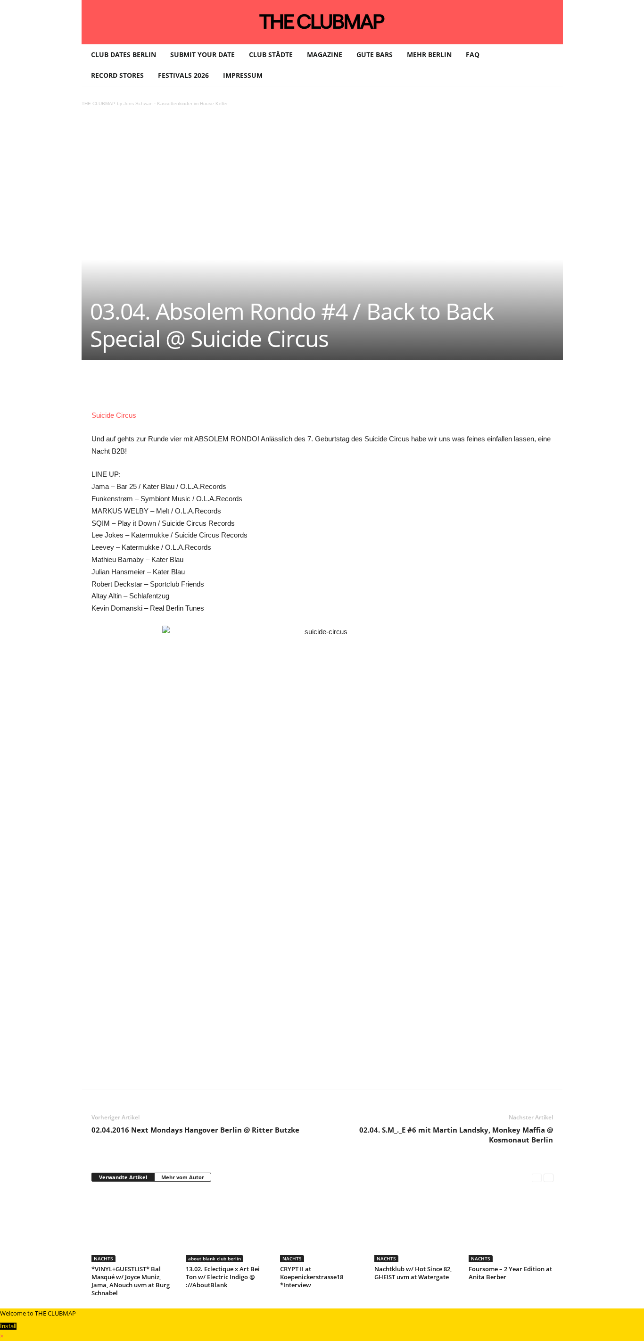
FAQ (472, 54)
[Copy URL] (310, 388)
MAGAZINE (324, 54)
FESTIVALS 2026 (183, 75)
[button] (548, 65)
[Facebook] (158, 388)
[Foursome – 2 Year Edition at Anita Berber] (511, 1227)
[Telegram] (288, 388)
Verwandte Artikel (123, 1177)
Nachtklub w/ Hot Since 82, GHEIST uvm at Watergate (413, 1273)
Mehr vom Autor (182, 1177)
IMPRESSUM (243, 75)
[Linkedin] (223, 388)
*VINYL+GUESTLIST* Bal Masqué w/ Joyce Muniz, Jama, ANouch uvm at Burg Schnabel (130, 1281)
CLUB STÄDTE (271, 54)
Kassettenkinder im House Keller (192, 103)
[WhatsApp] (201, 388)
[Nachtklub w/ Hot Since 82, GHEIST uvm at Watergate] (416, 1227)
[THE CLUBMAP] (322, 21)
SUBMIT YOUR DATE (202, 54)
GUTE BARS (374, 54)
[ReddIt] (245, 388)
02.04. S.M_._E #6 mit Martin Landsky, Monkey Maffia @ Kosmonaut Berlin (456, 1134)
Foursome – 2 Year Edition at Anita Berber (510, 1273)
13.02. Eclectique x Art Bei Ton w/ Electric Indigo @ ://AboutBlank (223, 1277)
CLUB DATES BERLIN (123, 54)
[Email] (266, 388)
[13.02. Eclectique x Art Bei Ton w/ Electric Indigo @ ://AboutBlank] (228, 1227)
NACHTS (103, 1258)
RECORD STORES (117, 75)
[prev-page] (537, 1178)
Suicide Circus (113, 415)
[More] (332, 388)
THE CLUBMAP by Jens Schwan (117, 103)
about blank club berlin (214, 1258)
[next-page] (548, 1178)
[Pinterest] (180, 388)
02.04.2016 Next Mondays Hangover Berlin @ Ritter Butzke (195, 1129)
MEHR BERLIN (429, 54)
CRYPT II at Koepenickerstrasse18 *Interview (311, 1277)
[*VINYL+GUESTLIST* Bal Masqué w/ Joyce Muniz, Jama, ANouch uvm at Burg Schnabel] (133, 1227)
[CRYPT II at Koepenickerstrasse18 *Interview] (322, 1227)
